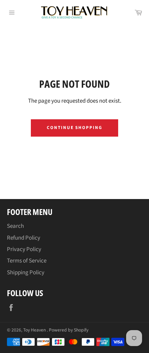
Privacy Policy (24, 249)
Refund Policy (23, 238)
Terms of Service (26, 261)
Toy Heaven (35, 330)
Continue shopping (74, 127)
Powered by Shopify (68, 330)
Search (15, 226)
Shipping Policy (25, 272)
